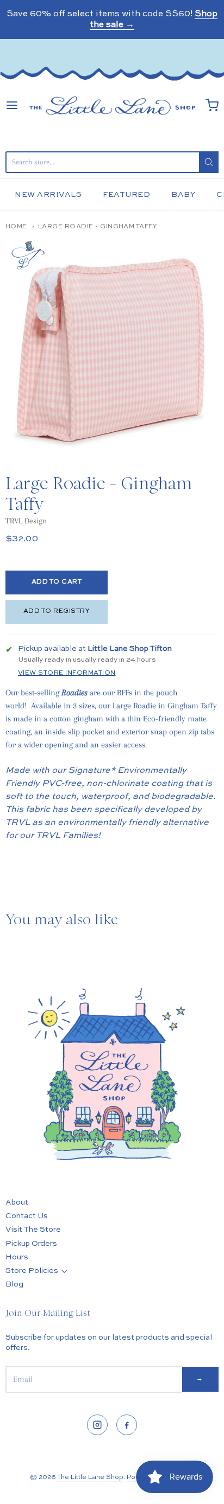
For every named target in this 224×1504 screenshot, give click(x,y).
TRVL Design (26, 520)
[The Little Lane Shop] (112, 105)
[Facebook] (126, 1425)
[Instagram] (97, 1425)
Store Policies (31, 1271)
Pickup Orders (31, 1243)
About (16, 1202)
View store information (67, 673)
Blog (14, 1284)
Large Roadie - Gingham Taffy (97, 226)
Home (16, 226)
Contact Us (26, 1216)
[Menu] (11, 105)
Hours (16, 1257)
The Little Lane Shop (90, 1477)
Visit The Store (33, 1229)
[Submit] (209, 162)
